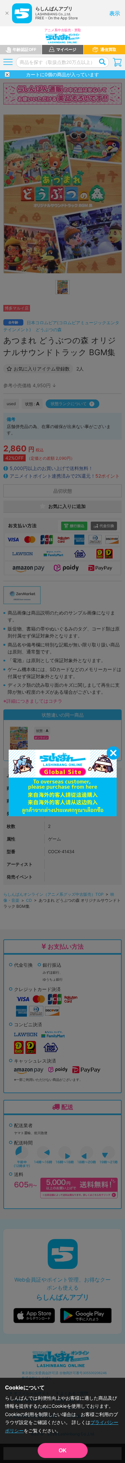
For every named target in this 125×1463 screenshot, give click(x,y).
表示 (114, 13)
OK (63, 1450)
